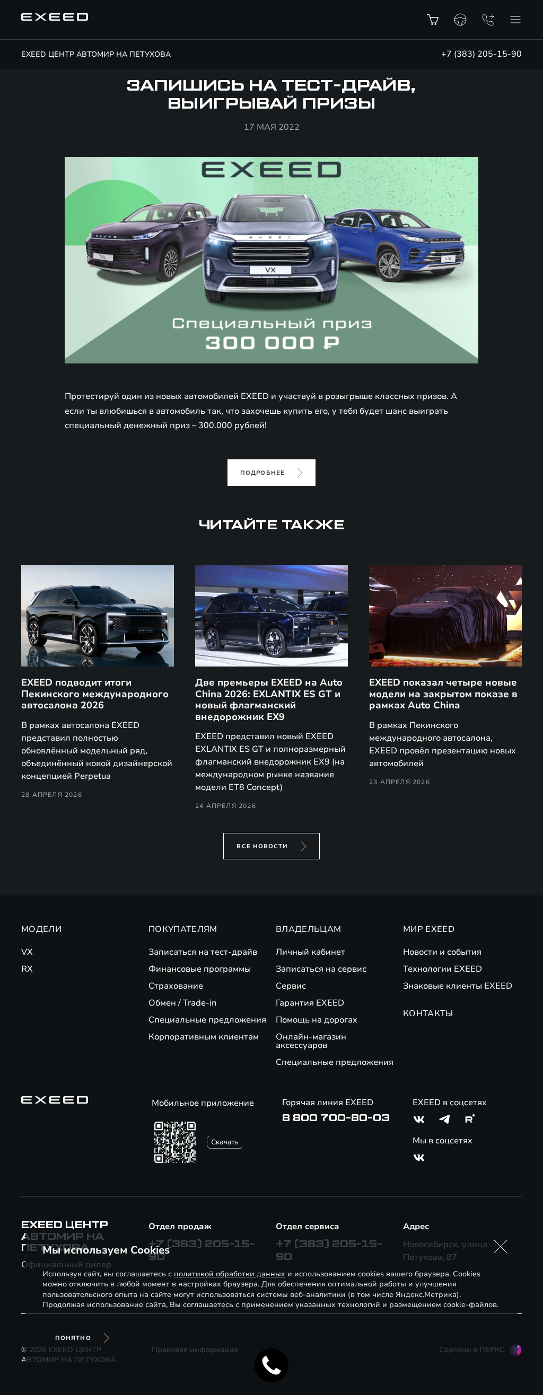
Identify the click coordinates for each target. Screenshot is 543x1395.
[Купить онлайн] (432, 19)
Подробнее (262, 473)
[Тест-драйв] (460, 19)
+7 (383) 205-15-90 (481, 54)
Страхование (175, 986)
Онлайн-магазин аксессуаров (311, 1041)
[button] (500, 1246)
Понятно (73, 1338)
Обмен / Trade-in (182, 1003)
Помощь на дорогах (316, 1020)
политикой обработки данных (229, 1274)
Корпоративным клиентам (203, 1037)
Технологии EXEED (442, 969)
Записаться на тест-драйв (202, 952)
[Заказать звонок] (487, 19)
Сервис (291, 986)
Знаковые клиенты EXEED (457, 986)
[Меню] (515, 19)
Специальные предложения (207, 1020)
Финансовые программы (199, 969)
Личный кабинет (310, 952)
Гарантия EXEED (310, 1003)
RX (27, 969)
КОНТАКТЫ (428, 1013)
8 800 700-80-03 (336, 1118)
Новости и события (442, 952)
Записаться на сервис (321, 969)
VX (27, 952)
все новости (262, 846)
